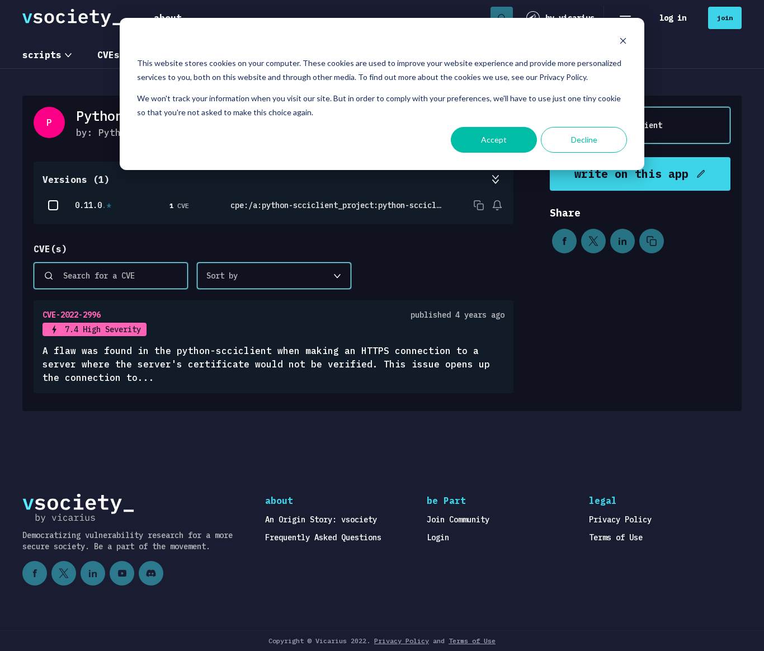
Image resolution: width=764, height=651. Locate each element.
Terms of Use (616, 537)
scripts (42, 54)
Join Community (458, 520)
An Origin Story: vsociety (321, 520)
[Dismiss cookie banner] (623, 42)
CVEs (108, 54)
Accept (494, 139)
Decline (584, 139)
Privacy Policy (620, 520)
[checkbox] (53, 205)
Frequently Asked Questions (323, 537)
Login (438, 537)
